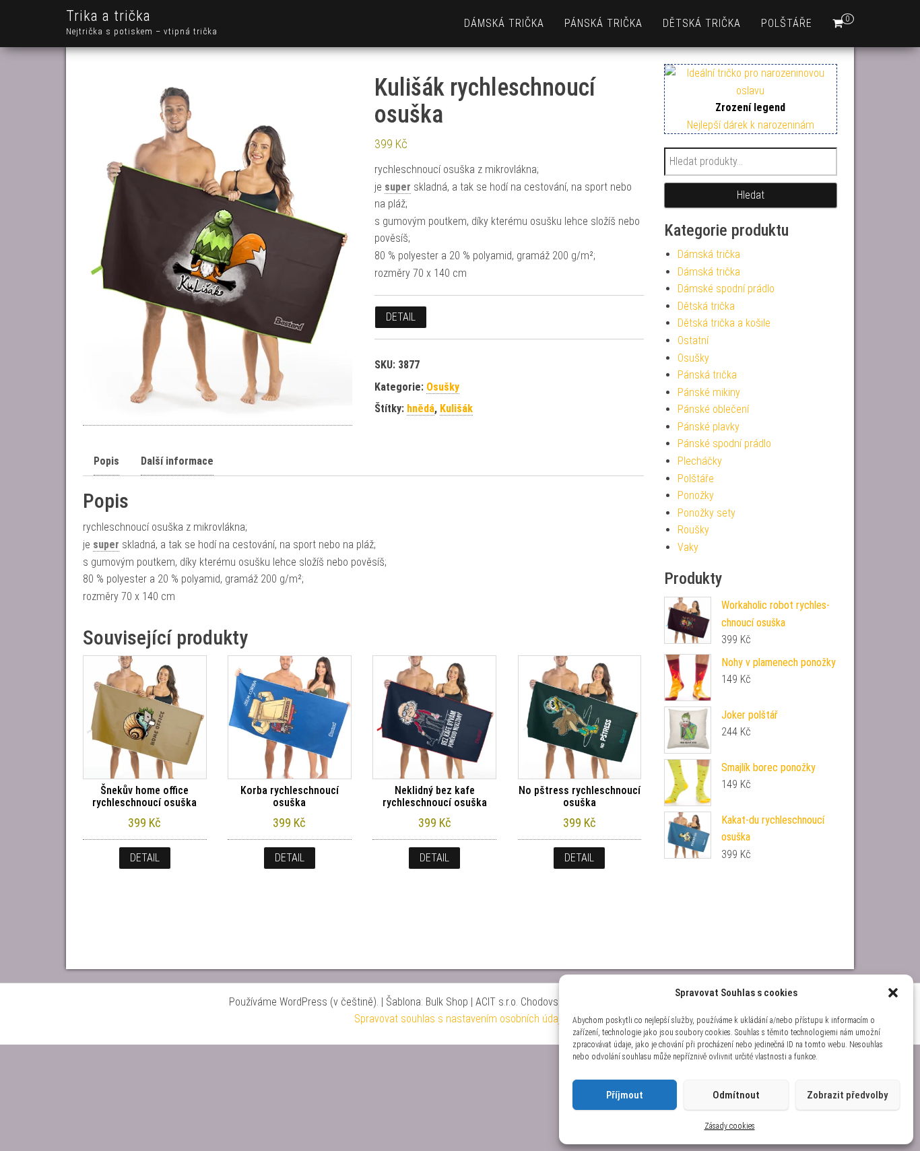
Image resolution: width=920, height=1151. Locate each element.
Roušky (693, 529)
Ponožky (696, 495)
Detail (401, 316)
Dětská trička (702, 23)
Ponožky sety (706, 512)
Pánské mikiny (709, 392)
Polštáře (786, 23)
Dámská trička (504, 23)
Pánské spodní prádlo (724, 443)
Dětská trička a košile (724, 323)
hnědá (420, 408)
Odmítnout (736, 1095)
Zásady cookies (729, 1126)
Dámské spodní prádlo (726, 288)
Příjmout (624, 1095)
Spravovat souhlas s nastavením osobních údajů (460, 1018)
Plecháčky (700, 461)
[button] (893, 992)
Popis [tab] (106, 461)
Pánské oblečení (713, 409)
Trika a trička (108, 15)
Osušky (442, 387)
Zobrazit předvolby (847, 1095)
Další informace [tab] (177, 461)
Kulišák (456, 408)
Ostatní (693, 340)
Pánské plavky (709, 426)
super (398, 186)
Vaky (688, 547)
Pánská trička (603, 23)
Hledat (750, 195)
